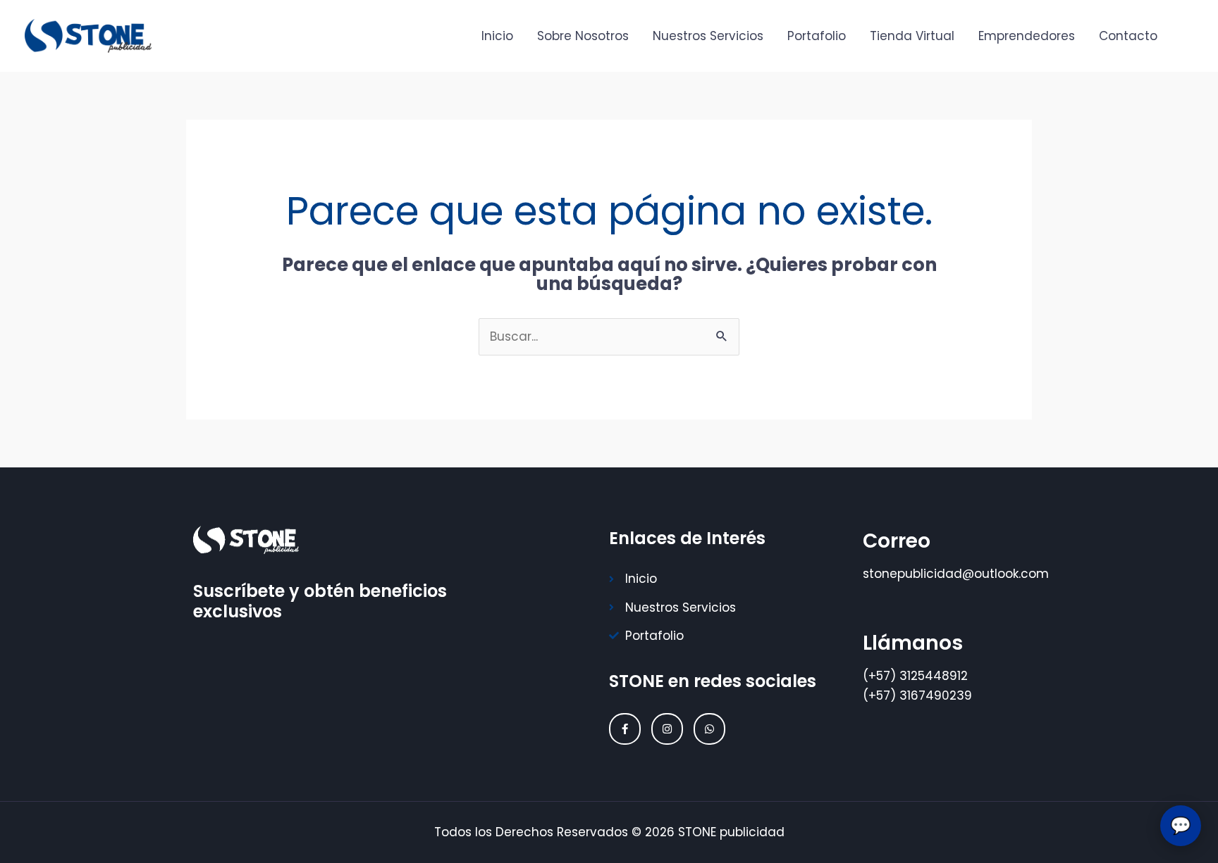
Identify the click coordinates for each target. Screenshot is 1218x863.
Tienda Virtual (912, 35)
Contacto (1128, 35)
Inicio (497, 35)
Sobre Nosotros (583, 35)
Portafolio (816, 35)
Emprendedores (1026, 35)
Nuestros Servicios (708, 35)
